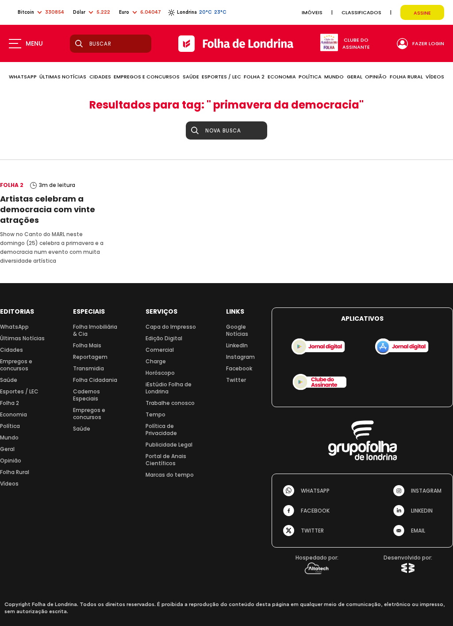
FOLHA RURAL (406, 76)
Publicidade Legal (169, 444)
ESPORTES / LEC (221, 76)
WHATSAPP (23, 76)
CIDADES (100, 76)
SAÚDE (191, 76)
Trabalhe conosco (170, 403)
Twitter (236, 380)
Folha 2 (9, 403)
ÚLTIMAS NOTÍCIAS (62, 76)
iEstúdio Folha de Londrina (169, 388)
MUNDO (334, 76)
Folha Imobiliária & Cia (95, 330)
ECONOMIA (282, 76)
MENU (34, 43)
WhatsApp (14, 326)
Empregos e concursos (16, 365)
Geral (7, 449)
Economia (13, 414)
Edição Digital (164, 338)
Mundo (9, 437)
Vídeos (9, 483)
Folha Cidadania (95, 380)
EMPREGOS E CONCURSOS (147, 76)
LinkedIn (237, 345)
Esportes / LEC (19, 391)
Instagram (240, 357)
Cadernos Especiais (86, 395)
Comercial (160, 350)
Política (10, 426)
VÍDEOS (435, 76)
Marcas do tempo (170, 474)
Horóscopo (160, 373)
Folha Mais (87, 345)
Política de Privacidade (161, 429)
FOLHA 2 (254, 76)
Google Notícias (237, 330)
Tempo (155, 414)
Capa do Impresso (171, 326)
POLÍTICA (310, 76)
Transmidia (88, 368)
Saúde (8, 380)
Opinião (10, 460)
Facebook (239, 368)
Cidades (11, 350)
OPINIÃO (376, 76)
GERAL (354, 76)
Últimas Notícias (22, 338)
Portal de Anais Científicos (166, 459)
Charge (156, 361)
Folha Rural (14, 472)
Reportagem (90, 357)
